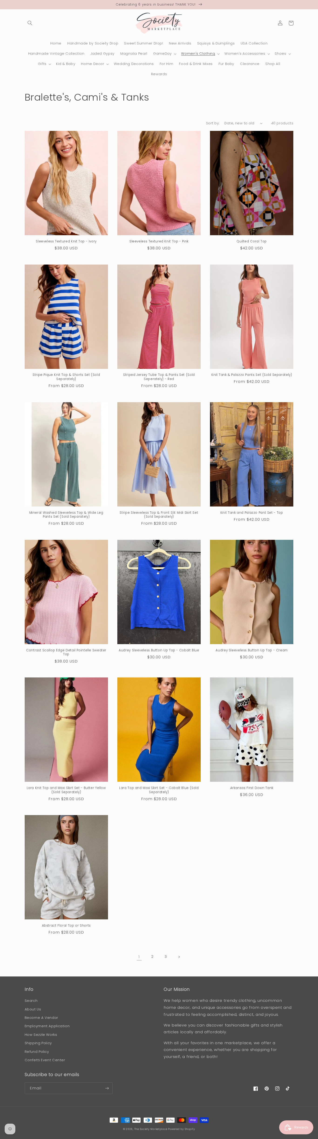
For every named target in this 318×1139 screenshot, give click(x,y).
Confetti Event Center (45, 1060)
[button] (30, 23)
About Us (33, 1009)
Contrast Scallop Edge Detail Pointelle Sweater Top (66, 652)
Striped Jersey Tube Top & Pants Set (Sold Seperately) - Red (159, 377)
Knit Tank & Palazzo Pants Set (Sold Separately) (251, 375)
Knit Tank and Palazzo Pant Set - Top (251, 513)
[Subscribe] (106, 1088)
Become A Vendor (41, 1017)
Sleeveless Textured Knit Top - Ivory (66, 241)
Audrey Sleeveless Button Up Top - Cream (252, 650)
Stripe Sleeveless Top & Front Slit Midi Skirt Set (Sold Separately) (159, 515)
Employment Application (47, 1026)
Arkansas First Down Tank (251, 788)
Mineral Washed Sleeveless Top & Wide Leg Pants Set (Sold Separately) (66, 515)
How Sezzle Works (41, 1034)
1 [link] (139, 956)
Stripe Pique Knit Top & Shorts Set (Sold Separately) (66, 377)
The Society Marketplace (150, 1129)
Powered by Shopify (181, 1129)
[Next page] (178, 957)
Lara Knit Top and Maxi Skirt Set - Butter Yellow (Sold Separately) (66, 790)
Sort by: (213, 123)
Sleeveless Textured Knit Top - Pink (159, 241)
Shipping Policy (38, 1043)
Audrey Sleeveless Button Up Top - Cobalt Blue (159, 650)
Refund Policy (37, 1051)
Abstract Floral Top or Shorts (66, 926)
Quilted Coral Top (252, 241)
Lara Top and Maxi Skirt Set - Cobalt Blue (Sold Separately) (159, 790)
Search (31, 1000)
